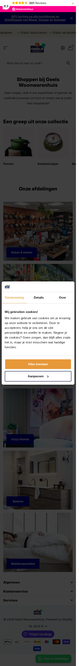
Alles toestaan (38, 364)
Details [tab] (39, 297)
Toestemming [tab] (14, 297)
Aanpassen (36, 376)
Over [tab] (62, 297)
